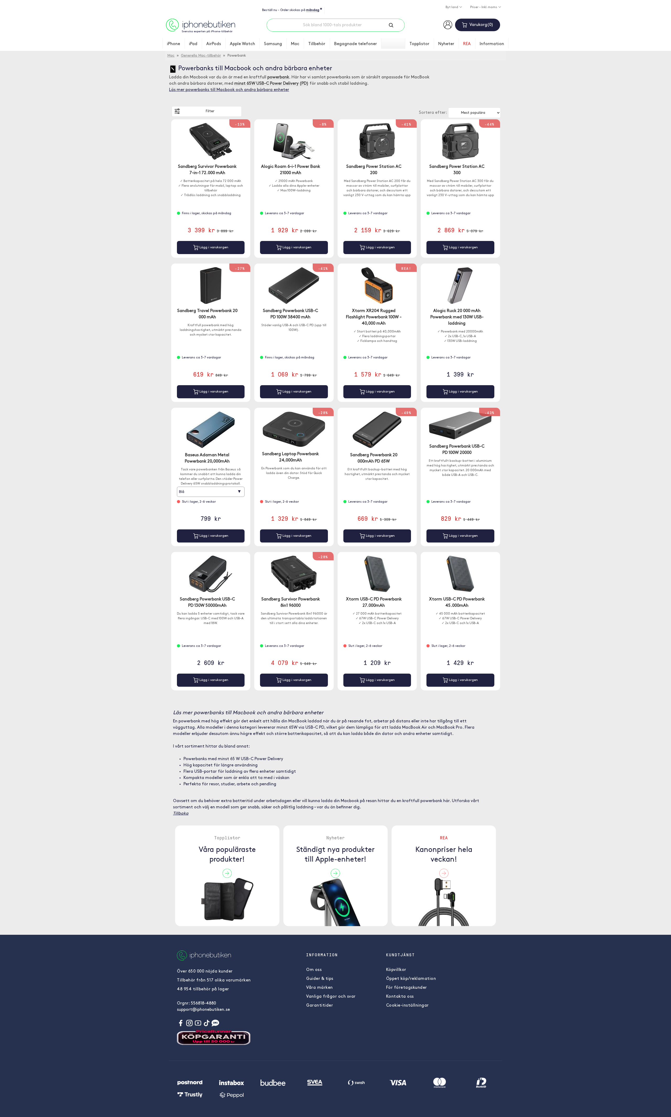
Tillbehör (316, 44)
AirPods (213, 44)
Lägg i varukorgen (213, 247)
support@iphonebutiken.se (203, 1010)
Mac (295, 44)
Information (492, 44)
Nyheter (446, 44)
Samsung (273, 44)
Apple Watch (242, 44)
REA (467, 44)
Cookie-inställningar (407, 1005)
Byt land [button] (452, 7)
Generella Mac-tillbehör (201, 56)
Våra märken (319, 988)
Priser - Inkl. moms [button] (484, 7)
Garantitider (319, 1005)
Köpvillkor (396, 970)
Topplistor (419, 44)
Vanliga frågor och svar (331, 997)
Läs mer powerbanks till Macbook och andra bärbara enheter (229, 90)
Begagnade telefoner (355, 44)
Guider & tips (319, 979)
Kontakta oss (400, 997)
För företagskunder (406, 988)
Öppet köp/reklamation (411, 979)
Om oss (314, 970)
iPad (193, 44)
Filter (209, 111)
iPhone (173, 44)
